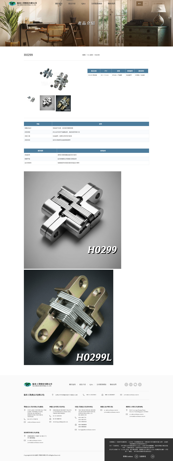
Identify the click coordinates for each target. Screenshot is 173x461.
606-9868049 (82, 421)
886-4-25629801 (91, 395)
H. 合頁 (90, 55)
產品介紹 (72, 3)
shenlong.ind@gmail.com (60, 422)
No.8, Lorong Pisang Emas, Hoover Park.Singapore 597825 (138, 411)
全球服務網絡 (96, 3)
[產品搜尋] (155, 4)
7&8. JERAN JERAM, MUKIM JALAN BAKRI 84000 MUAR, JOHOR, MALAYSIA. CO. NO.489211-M (86, 412)
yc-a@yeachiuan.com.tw (111, 410)
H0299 (97, 55)
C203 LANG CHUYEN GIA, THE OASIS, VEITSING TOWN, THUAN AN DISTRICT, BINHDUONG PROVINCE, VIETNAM (36, 413)
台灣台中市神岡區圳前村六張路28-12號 (66, 395)
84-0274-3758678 (32, 419)
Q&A (83, 3)
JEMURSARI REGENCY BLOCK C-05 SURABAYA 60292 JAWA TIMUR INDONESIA (62, 411)
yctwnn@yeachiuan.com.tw (112, 412)
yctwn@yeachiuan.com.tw (131, 395)
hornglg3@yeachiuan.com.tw (87, 429)
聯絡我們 (111, 3)
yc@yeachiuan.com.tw (33, 422)
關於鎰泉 (58, 3)
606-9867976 (82, 419)
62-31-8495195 (57, 416)
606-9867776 (82, 417)
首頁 (84, 55)
